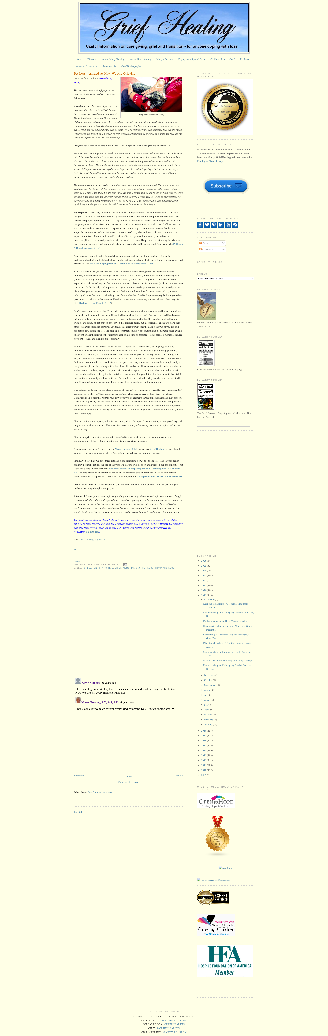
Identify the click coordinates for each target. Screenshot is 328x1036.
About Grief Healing (140, 59)
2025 (204, 565)
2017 (204, 735)
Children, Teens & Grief (222, 59)
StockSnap (150, 115)
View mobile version (128, 782)
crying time (106, 568)
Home (79, 59)
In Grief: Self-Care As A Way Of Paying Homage (227, 660)
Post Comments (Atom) (100, 792)
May (207, 704)
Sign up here (92, 531)
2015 (204, 745)
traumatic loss (164, 568)
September (210, 685)
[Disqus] (128, 625)
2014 (204, 750)
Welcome (92, 59)
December (209, 599)
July (206, 694)
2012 (204, 760)
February (209, 719)
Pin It (76, 549)
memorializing (132, 568)
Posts (205, 243)
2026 (204, 560)
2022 (204, 580)
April (207, 709)
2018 (204, 730)
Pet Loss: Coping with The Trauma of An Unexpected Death (121, 263)
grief (118, 568)
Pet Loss (244, 59)
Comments (207, 249)
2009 (204, 775)
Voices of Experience (86, 66)
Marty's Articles (164, 59)
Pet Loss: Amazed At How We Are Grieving (104, 73)
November (209, 675)
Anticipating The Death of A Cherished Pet (159, 476)
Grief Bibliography (131, 66)
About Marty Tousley (113, 59)
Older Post (178, 775)
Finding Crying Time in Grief (94, 303)
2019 (204, 595)
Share (77, 561)
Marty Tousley (175, 1032)
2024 (204, 570)
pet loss (148, 568)
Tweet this (79, 812)
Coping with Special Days (191, 59)
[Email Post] (125, 565)
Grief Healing (157, 449)
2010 (204, 770)
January (208, 724)
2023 (204, 575)
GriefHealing (174, 1024)
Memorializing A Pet (126, 449)
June (207, 699)
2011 (204, 765)
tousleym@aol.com (171, 1020)
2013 (204, 755)
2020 (204, 590)
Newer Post (79, 775)
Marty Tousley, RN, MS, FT (92, 539)
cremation (90, 568)
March (207, 714)
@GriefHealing (168, 1028)
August (208, 690)
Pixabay (161, 115)
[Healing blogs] (217, 856)
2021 (204, 585)
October (208, 680)
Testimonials (109, 66)
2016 (204, 740)
